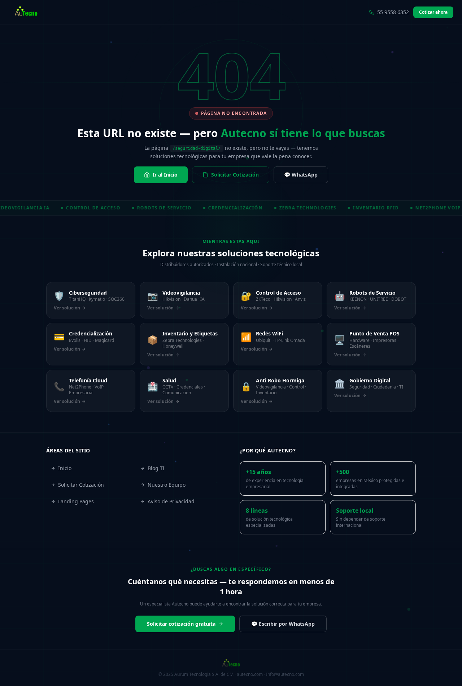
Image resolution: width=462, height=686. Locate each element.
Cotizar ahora (433, 12)
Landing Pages (76, 501)
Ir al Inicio (165, 174)
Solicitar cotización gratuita (181, 623)
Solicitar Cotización (235, 174)
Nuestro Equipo (167, 484)
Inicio (64, 468)
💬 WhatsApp (301, 174)
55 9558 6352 (393, 12)
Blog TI (156, 468)
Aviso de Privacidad (171, 501)
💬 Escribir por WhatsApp (283, 623)
